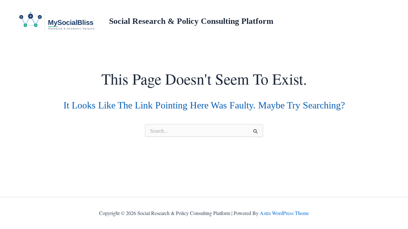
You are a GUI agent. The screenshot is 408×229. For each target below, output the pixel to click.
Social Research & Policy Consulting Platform (191, 21)
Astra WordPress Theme (284, 213)
